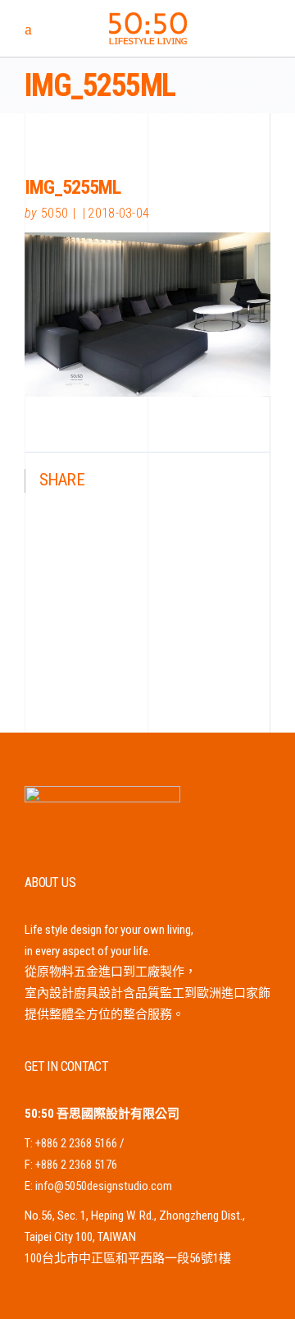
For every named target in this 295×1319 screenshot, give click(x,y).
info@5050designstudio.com (103, 1186)
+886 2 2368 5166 (76, 1143)
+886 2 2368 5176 (76, 1164)
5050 (54, 213)
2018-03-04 (118, 213)
